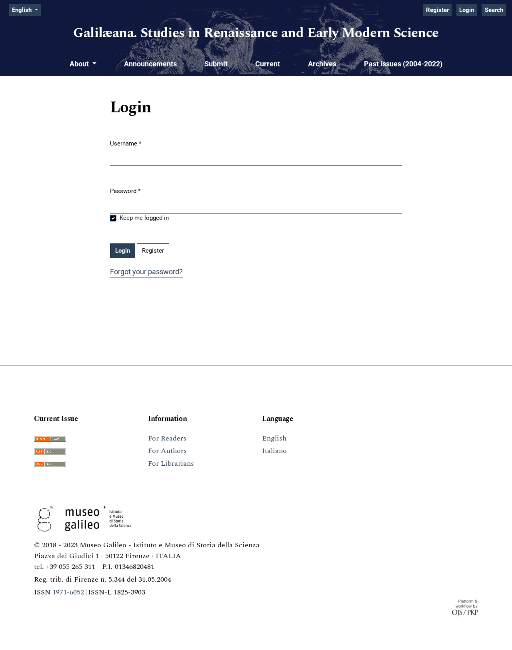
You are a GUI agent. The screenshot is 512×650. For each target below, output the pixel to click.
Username (125, 143)
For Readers (167, 438)
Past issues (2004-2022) (403, 64)
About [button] (80, 64)
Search (494, 10)
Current (267, 64)
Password (125, 191)
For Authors (167, 450)
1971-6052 (68, 592)
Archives (322, 64)
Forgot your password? (146, 271)
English (274, 438)
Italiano (274, 450)
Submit (216, 64)
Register (437, 10)
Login (466, 10)
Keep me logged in (144, 217)
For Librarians (171, 463)
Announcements (150, 64)
